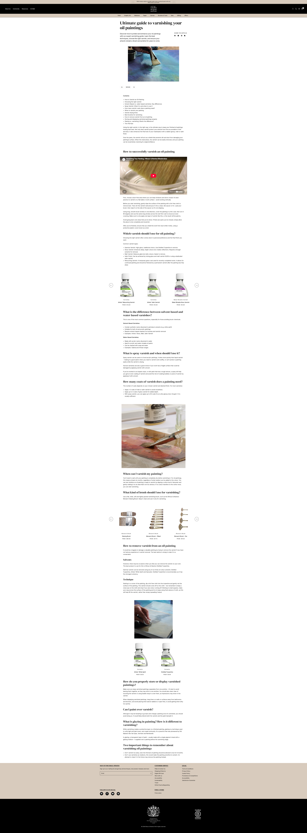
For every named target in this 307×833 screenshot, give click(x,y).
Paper (145, 15)
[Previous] (133, 2)
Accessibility (158, 778)
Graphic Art (127, 15)
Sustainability (158, 780)
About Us (7, 9)
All (122, 87)
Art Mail (32, 9)
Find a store (158, 793)
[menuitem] (8, 9)
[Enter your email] (150, 773)
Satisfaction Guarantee (188, 780)
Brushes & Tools (162, 15)
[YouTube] (112, 793)
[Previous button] (111, 285)
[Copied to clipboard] (185, 36)
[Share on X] (179, 36)
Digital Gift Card (159, 773)
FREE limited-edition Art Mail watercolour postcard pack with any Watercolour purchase (154, 2)
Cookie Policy (186, 773)
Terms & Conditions (187, 769)
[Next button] (197, 285)
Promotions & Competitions (190, 776)
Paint (119, 15)
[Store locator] (299, 9)
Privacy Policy (186, 771)
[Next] (174, 2)
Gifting (179, 15)
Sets (172, 15)
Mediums (137, 15)
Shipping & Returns (160, 771)
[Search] (296, 9)
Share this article (180, 33)
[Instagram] (107, 793)
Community (16, 9)
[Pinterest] (118, 793)
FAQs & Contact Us (160, 769)
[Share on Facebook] (175, 36)
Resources (25, 9)
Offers (186, 15)
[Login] (292, 9)
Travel (156, 782)
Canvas (152, 15)
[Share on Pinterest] (182, 36)
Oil (134, 87)
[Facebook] (101, 793)
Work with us (158, 776)
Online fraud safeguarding (162, 785)
